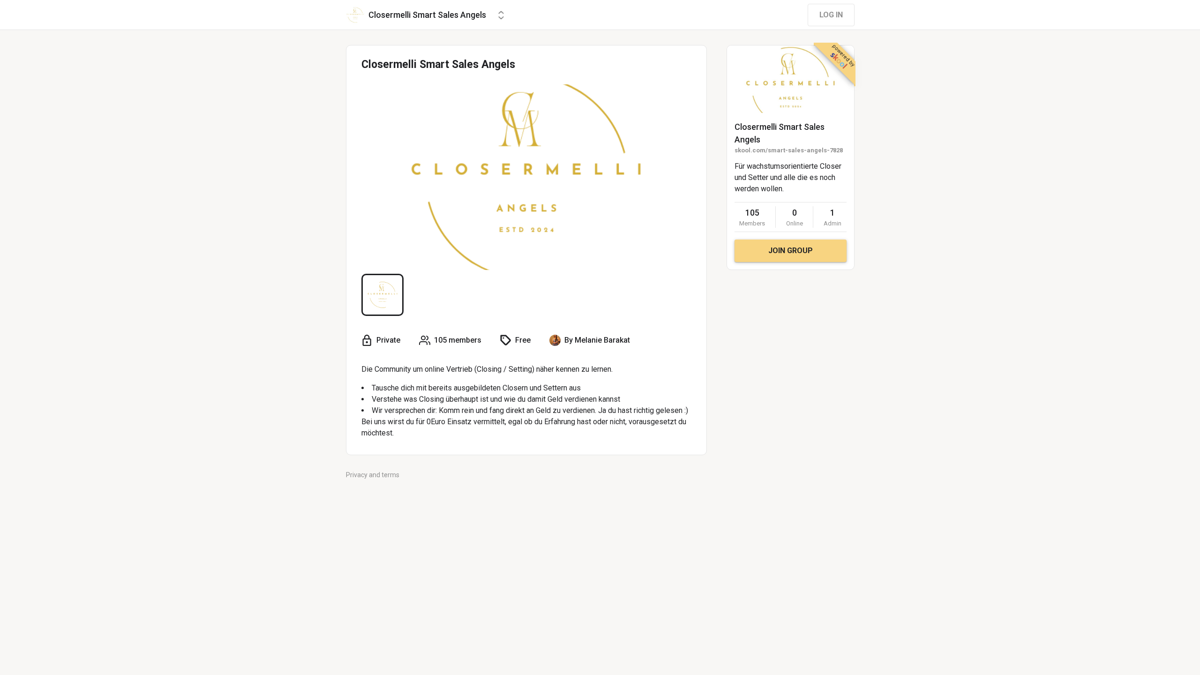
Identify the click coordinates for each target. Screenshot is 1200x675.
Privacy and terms (372, 475)
